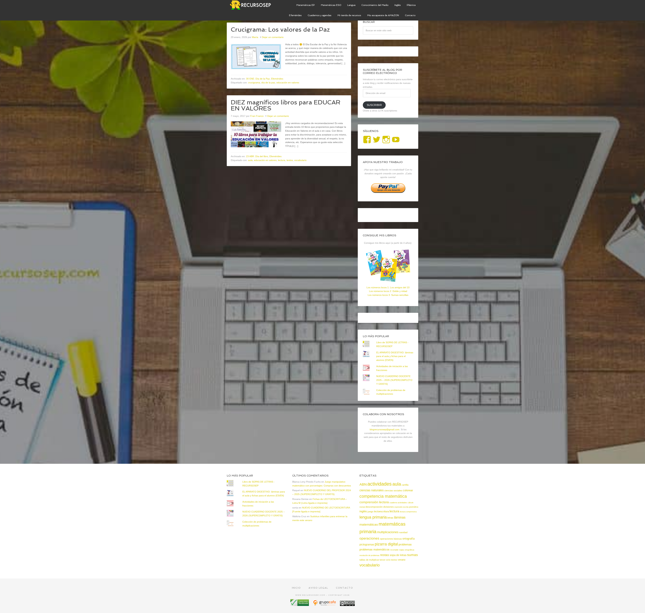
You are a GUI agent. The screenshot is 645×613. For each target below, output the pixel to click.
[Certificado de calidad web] (300, 605)
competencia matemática (383, 496)
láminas (399, 517)
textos (290, 160)
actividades (379, 484)
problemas (405, 544)
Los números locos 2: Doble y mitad (388, 291)
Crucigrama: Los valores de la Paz (280, 29)
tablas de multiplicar (369, 560)
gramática (413, 507)
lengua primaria (373, 517)
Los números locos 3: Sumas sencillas (388, 295)
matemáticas (368, 524)
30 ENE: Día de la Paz (258, 78)
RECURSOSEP (252, 5)
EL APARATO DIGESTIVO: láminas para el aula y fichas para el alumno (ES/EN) (394, 356)
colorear (408, 490)
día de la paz (268, 82)
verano (401, 559)
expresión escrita (401, 507)
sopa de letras (398, 555)
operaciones (369, 538)
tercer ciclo (385, 560)
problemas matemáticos (374, 549)
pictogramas (366, 544)
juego (370, 511)
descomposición (374, 506)
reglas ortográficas (406, 550)
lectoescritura (381, 511)
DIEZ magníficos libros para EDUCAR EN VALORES (285, 105)
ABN (363, 484)
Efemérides (277, 78)
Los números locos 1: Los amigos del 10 (388, 287)
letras (390, 517)
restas (384, 555)
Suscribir (374, 105)
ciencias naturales (371, 490)
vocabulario (300, 160)
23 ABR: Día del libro (257, 156)
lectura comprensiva (408, 512)
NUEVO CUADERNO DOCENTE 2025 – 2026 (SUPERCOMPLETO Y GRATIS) (394, 380)
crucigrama (254, 82)
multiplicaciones (387, 532)
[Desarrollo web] (325, 605)
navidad (403, 532)
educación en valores (287, 82)
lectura (281, 160)
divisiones (388, 506)
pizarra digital (386, 544)
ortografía (408, 538)
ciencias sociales (393, 490)
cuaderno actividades (398, 503)
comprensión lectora (374, 502)
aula (250, 160)
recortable (394, 550)
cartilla (405, 485)
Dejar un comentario (273, 37)
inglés (363, 511)
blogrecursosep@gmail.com (384, 429)
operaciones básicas (391, 538)
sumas (412, 555)
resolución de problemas (369, 555)
